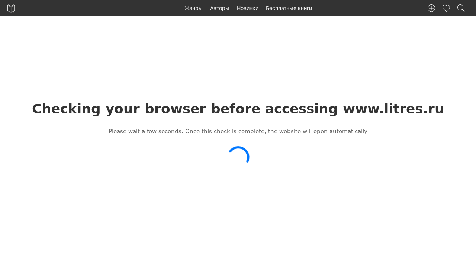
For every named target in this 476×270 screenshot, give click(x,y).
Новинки (247, 8)
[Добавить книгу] (431, 8)
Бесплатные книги (289, 8)
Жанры (193, 8)
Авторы (219, 8)
